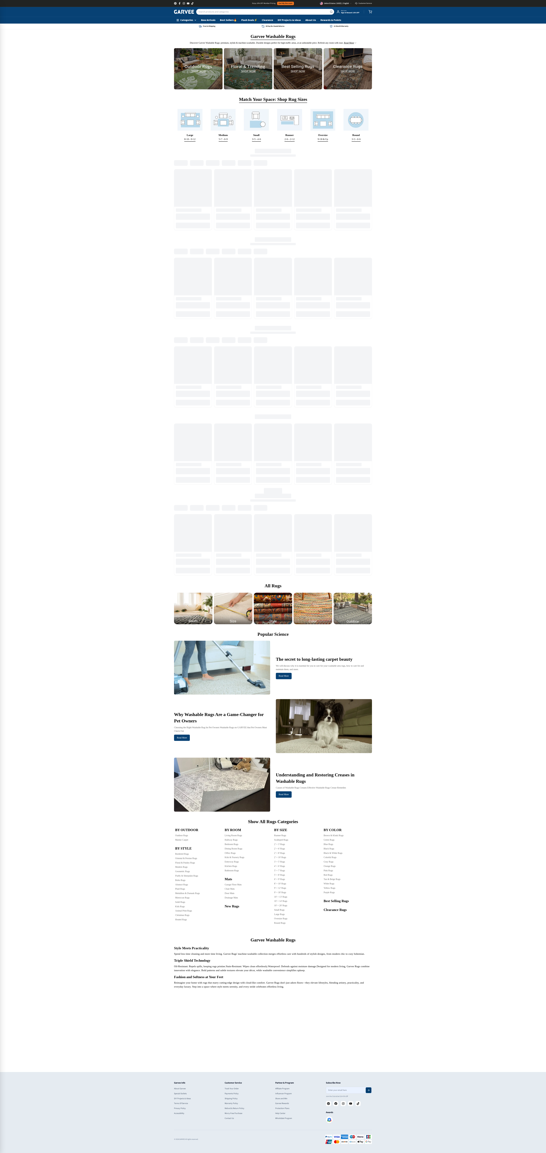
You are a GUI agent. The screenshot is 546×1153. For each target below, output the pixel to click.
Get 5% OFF (273, 604)
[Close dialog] (304, 540)
